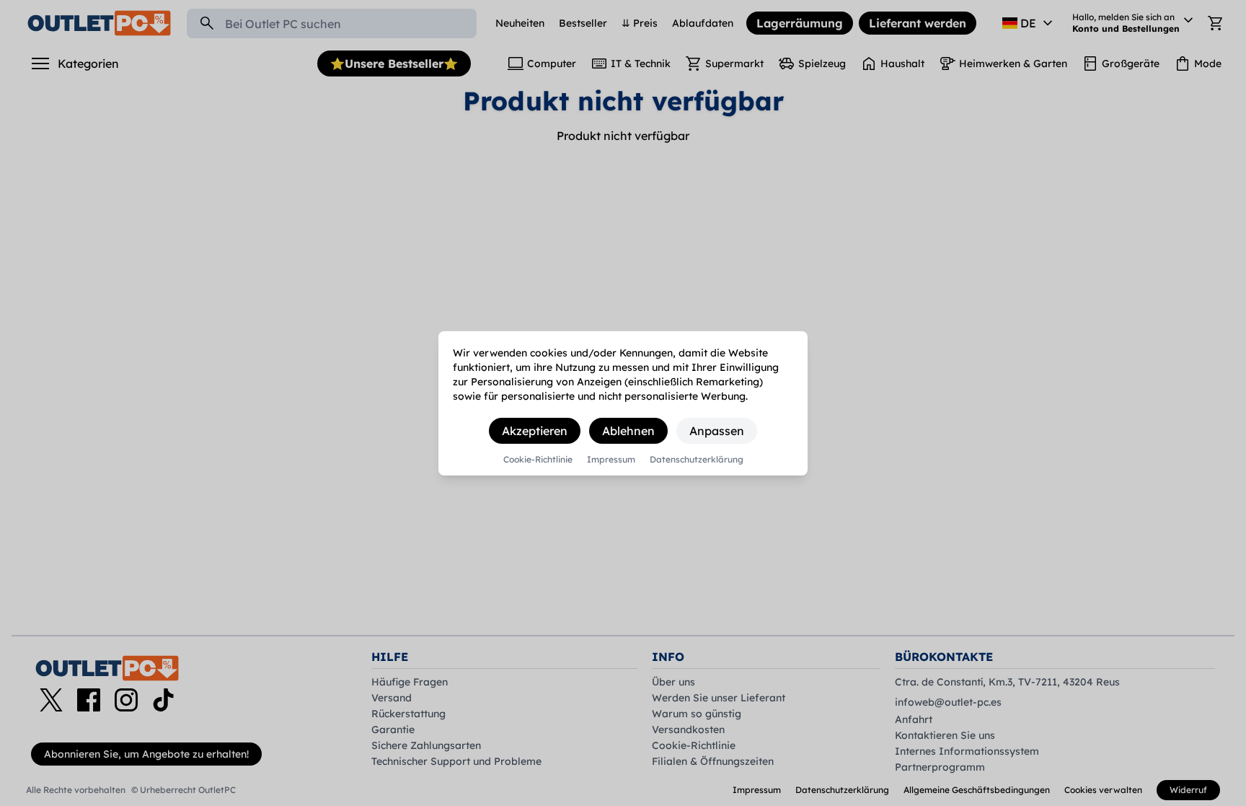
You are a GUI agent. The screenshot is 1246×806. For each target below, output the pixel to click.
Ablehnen (628, 431)
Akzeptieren (534, 431)
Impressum (611, 459)
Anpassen (716, 431)
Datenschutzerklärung (696, 459)
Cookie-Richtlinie (538, 459)
